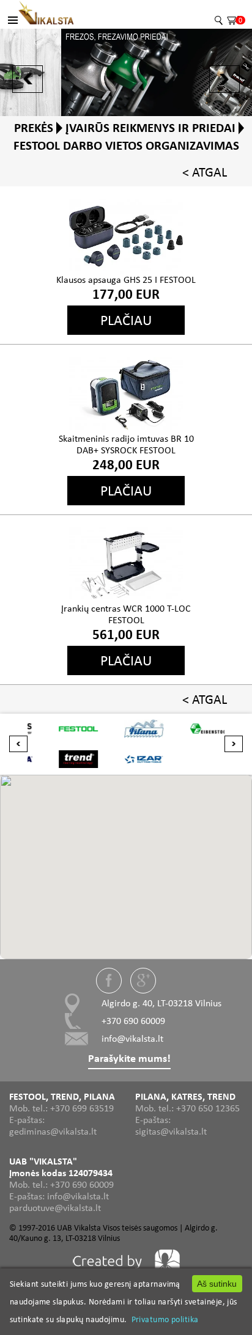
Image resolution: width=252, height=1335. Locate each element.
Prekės (33, 128)
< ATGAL (204, 172)
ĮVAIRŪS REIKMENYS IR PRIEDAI (150, 128)
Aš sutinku (217, 1284)
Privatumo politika (165, 1319)
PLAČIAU (126, 320)
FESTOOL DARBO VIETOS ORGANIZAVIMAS (126, 145)
